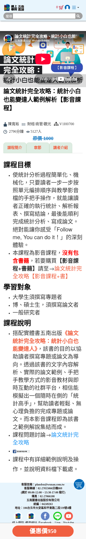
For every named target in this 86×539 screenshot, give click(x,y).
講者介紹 (60, 148)
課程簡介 (14, 148)
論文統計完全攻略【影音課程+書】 (47, 272)
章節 (37, 148)
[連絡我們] (74, 7)
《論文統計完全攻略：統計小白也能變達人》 (46, 340)
